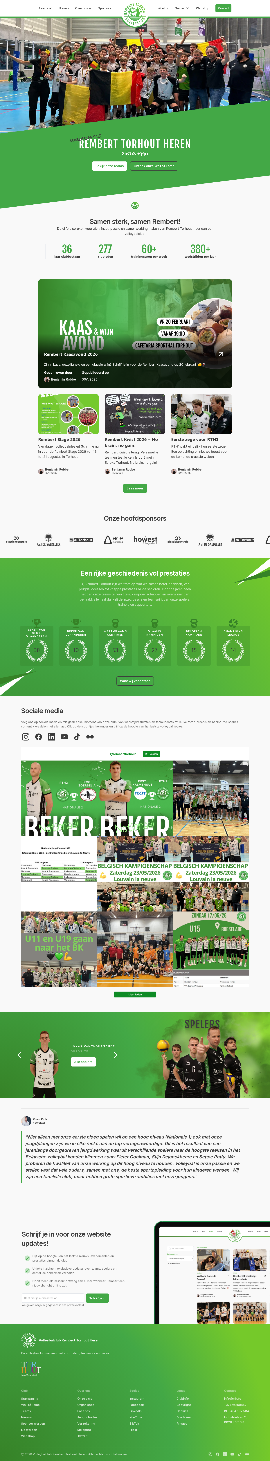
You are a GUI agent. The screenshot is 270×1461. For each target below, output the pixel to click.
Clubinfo (183, 1398)
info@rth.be (233, 1398)
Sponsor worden (33, 1423)
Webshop (202, 8)
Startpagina (29, 1398)
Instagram (136, 1398)
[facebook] (38, 736)
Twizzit (82, 1436)
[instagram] (25, 736)
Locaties (83, 1411)
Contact (223, 8)
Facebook (136, 1405)
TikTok (134, 1423)
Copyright (184, 1405)
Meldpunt (84, 1430)
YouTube (135, 1417)
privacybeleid (75, 1305)
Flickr (133, 1430)
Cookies (182, 1411)
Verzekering (86, 1423)
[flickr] (90, 736)
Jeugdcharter (87, 1417)
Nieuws (64, 8)
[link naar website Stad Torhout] (31, 1369)
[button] (45, 8)
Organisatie (85, 1405)
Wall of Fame (30, 1405)
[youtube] (64, 736)
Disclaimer (184, 1417)
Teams (26, 1411)
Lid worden (29, 1430)
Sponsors (104, 8)
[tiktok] (77, 736)
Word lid (163, 8)
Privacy (182, 1423)
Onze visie (84, 1398)
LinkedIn (135, 1411)
